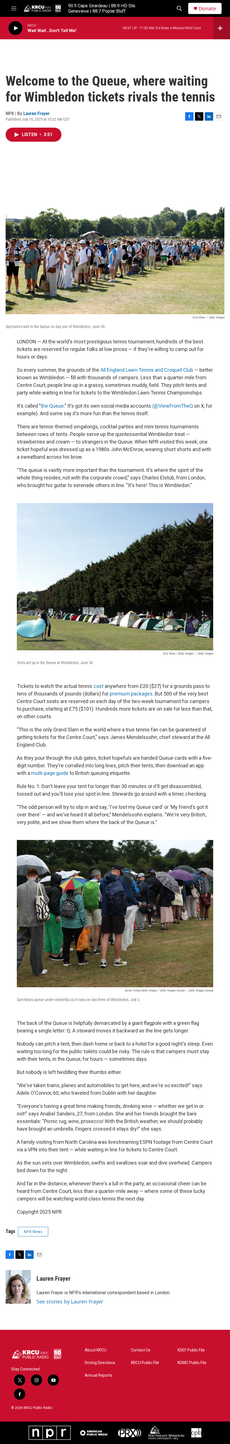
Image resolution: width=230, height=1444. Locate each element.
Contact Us (140, 1350)
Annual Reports (98, 1375)
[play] (15, 28)
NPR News (33, 1231)
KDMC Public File (192, 1363)
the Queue (52, 406)
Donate (207, 9)
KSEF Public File (191, 1350)
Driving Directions (100, 1363)
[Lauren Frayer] (18, 1287)
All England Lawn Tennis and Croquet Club (146, 370)
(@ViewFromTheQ (172, 406)
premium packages (131, 694)
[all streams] (221, 28)
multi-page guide (49, 773)
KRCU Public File (145, 1363)
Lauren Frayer (36, 113)
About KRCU (95, 1350)
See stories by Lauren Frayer (69, 1301)
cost (98, 686)
